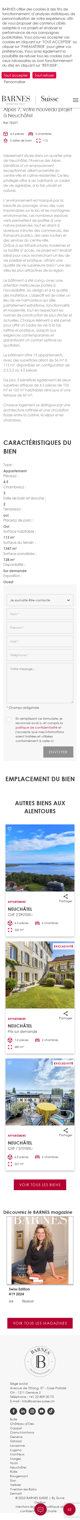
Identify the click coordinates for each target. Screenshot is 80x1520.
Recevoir (28, 1301)
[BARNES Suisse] (30, 100)
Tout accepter (16, 75)
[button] (75, 100)
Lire (11, 1301)
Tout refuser (44, 75)
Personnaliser (15, 81)
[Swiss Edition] (40, 1250)
